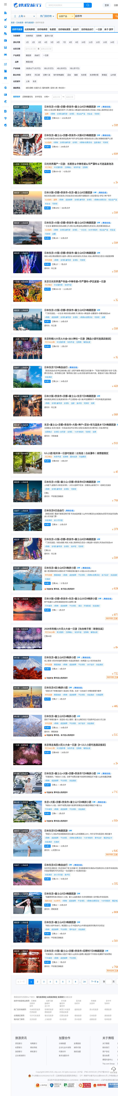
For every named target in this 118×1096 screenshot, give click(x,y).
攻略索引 (33, 1044)
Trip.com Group (108, 1064)
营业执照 (105, 1056)
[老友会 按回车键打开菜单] (5, 118)
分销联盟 (62, 1044)
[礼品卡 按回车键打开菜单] (5, 95)
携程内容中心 (107, 1060)
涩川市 (47, 1006)
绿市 (31, 1006)
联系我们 (105, 1048)
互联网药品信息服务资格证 (66, 1076)
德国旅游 (48, 1012)
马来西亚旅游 (35, 1010)
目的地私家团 (64, 29)
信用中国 (99, 1085)
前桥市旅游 (17, 29)
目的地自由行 (87, 29)
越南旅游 (78, 1010)
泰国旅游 (78, 1016)
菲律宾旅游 (49, 1010)
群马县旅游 (29, 23)
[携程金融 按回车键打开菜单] (5, 102)
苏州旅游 (78, 1019)
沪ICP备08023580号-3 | (107, 1072)
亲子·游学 (108, 29)
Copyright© (40, 1072)
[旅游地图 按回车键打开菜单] (5, 78)
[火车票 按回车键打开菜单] (5, 27)
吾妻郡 (33, 1001)
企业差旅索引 (20, 1056)
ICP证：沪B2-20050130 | (88, 1072)
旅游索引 (61, 997)
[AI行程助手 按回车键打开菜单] (5, 64)
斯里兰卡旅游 (65, 1010)
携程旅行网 (27, 5)
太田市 (92, 1004)
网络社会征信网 (57, 1085)
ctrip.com (57, 1072)
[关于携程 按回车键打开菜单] (5, 125)
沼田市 (32, 1004)
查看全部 (68, 997)
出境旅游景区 (52, 997)
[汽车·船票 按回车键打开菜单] (5, 47)
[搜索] (88, 5)
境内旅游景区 (41, 997)
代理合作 (62, 1052)
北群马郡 (49, 1001)
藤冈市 (62, 1004)
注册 (116, 5)
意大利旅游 (94, 1010)
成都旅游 (93, 1019)
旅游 (12, 23)
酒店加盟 (77, 1052)
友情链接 (77, 1044)
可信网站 (84, 1085)
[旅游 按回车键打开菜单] (5, 34)
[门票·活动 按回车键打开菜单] (5, 41)
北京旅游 (33, 1019)
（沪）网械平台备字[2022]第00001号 (93, 1076)
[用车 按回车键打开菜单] (5, 54)
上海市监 (43, 1085)
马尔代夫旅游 (35, 1016)
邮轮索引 (33, 1052)
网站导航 (33, 1048)
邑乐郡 (78, 1001)
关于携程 (105, 1044)
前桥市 (77, 1004)
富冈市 (62, 1006)
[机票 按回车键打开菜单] (5, 20)
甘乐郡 (63, 1001)
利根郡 (93, 1001)
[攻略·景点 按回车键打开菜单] (5, 71)
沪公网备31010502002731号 (43, 1076)
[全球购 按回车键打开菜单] (5, 88)
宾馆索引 (18, 1044)
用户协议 (105, 1052)
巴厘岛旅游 (64, 1016)
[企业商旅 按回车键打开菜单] (5, 111)
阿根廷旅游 (64, 1012)
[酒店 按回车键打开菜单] (5, 13)
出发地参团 (30, 29)
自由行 (76, 29)
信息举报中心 (70, 1085)
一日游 (99, 29)
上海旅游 (48, 1019)
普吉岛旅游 (49, 1016)
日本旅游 (19, 23)
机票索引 (18, 1048)
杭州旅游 (63, 1019)
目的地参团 (42, 29)
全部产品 (63, 16)
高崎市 (47, 1004)
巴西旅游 (33, 1012)
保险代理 (77, 1048)
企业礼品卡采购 (65, 1048)
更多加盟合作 (64, 1056)
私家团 (53, 29)
